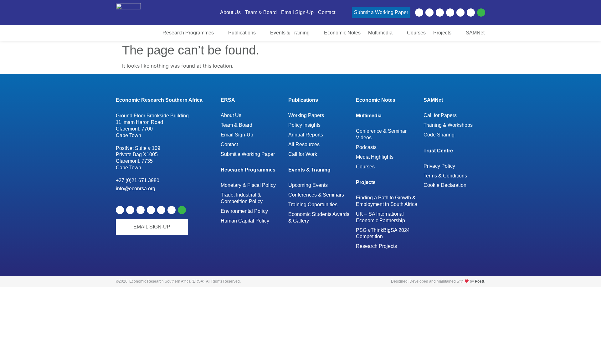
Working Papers (306, 115)
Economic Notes (375, 100)
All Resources (304, 144)
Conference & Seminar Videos (381, 134)
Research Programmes (248, 169)
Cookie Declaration (445, 185)
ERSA (228, 100)
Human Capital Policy (245, 220)
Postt (479, 281)
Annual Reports (305, 134)
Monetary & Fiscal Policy (248, 185)
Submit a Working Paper (248, 154)
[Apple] (460, 12)
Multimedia (369, 115)
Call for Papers (440, 115)
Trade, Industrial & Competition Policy (242, 198)
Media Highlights (374, 157)
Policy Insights (304, 125)
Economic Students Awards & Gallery (318, 217)
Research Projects (376, 246)
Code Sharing (439, 134)
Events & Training (309, 169)
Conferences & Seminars (316, 194)
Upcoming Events (308, 185)
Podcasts (366, 147)
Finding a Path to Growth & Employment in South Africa (386, 201)
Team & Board (236, 125)
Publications (303, 100)
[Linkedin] (419, 12)
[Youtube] (440, 12)
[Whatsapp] (481, 12)
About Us (231, 115)
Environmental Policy (244, 211)
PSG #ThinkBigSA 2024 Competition (383, 233)
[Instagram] (471, 12)
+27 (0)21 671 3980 (137, 180)
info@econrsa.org (135, 188)
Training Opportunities (312, 204)
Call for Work (302, 154)
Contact (229, 144)
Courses (365, 166)
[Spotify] (450, 12)
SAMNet (433, 100)
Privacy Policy (439, 166)
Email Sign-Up (237, 134)
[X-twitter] (429, 12)
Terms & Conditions (445, 175)
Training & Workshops (448, 125)
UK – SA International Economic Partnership (381, 217)
